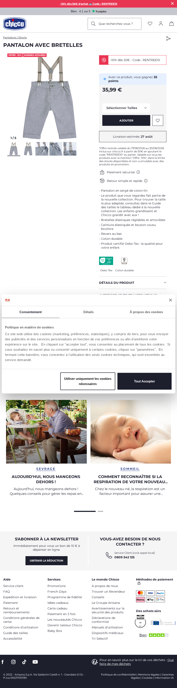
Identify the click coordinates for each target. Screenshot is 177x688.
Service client (13, 586)
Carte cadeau (57, 608)
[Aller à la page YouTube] (35, 662)
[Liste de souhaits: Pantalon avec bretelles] (157, 120)
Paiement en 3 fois (61, 614)
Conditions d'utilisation (20, 627)
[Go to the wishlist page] (150, 23)
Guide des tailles (15, 633)
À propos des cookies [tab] (146, 312)
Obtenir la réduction (46, 560)
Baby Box (54, 631)
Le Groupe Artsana (106, 603)
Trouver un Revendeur (108, 591)
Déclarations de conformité (103, 620)
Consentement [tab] (30, 312)
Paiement (10, 603)
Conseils (98, 597)
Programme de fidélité (64, 597)
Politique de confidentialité (118, 674)
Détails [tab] (88, 312)
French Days (56, 591)
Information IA (164, 677)
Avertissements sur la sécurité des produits (108, 610)
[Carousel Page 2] (100, 511)
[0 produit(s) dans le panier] (171, 24)
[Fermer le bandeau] (170, 300)
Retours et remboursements (16, 610)
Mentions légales (149, 674)
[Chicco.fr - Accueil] (14, 23)
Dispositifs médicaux (107, 633)
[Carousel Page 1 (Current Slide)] (85, 511)
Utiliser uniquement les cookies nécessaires (87, 381)
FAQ (6, 591)
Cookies (147, 677)
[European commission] (163, 622)
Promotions (56, 586)
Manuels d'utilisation (107, 627)
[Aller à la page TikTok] (24, 662)
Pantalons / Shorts (15, 37)
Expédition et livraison (19, 597)
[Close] (172, 3)
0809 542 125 (124, 557)
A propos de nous (105, 586)
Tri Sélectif (100, 639)
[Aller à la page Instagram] (13, 662)
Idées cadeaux (57, 603)
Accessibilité (12, 639)
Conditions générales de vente (21, 620)
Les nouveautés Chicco (64, 620)
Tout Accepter (144, 381)
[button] (51, 98)
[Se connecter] (161, 23)
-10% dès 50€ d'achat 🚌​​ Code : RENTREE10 (88, 3)
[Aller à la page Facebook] (2, 662)
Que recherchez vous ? (116, 24)
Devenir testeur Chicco (64, 625)
